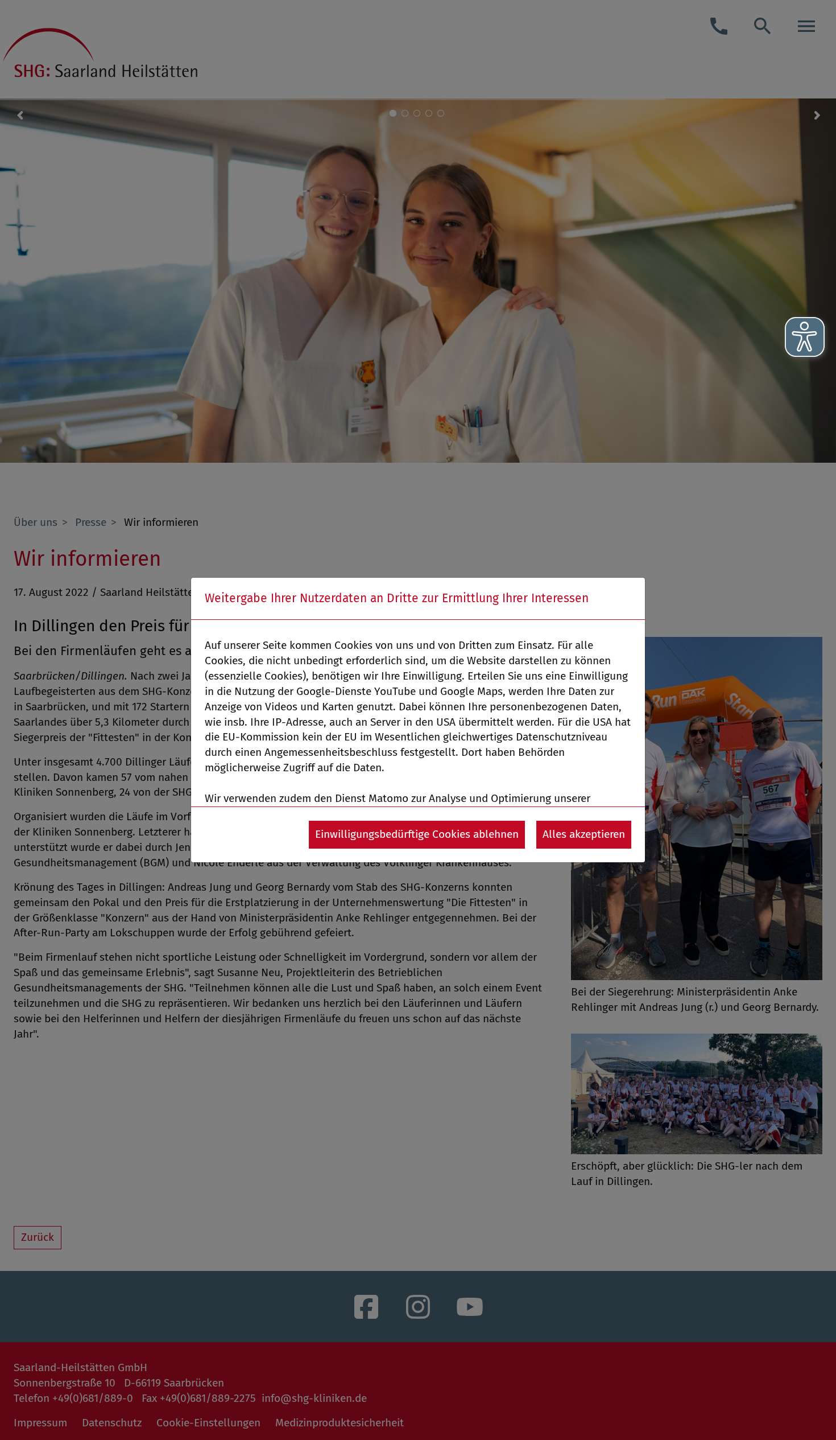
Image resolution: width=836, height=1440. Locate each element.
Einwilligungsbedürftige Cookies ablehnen (417, 834)
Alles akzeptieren (584, 834)
